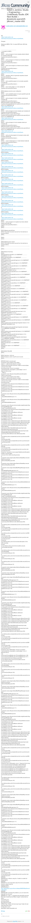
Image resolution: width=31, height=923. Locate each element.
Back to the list (5, 916)
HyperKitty (15, 921)
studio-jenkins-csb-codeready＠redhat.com (17, 26)
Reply (3, 911)
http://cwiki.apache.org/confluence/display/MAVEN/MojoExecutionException (15, 889)
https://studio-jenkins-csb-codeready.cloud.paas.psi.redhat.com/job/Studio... (12, 37)
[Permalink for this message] (29, 31)
